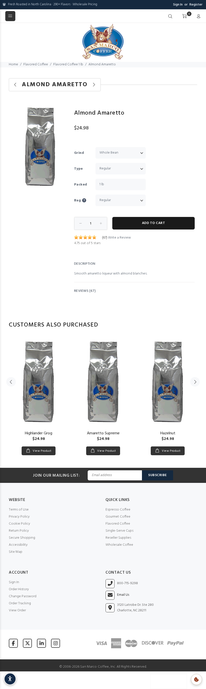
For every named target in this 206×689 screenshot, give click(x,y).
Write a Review (119, 238)
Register (195, 5)
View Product (42, 450)
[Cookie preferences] (196, 679)
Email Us (123, 595)
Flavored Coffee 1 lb (68, 64)
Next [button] (195, 382)
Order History (19, 589)
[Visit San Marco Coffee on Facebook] (13, 643)
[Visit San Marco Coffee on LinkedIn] (41, 643)
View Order (17, 610)
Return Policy (19, 531)
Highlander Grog (38, 433)
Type (78, 169)
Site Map (15, 552)
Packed (80, 185)
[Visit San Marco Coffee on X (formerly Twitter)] (27, 643)
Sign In (178, 5)
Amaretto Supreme (103, 433)
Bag (77, 200)
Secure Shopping (22, 538)
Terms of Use (19, 510)
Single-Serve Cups (119, 531)
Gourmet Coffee (118, 517)
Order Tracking (20, 603)
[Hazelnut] (167, 382)
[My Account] (197, 16)
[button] (65, 108)
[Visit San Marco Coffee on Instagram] (55, 643)
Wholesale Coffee (119, 545)
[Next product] (94, 84)
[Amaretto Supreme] (103, 382)
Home (13, 64)
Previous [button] (11, 382)
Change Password (22, 596)
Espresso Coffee (118, 510)
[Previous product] (15, 84)
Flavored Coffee (35, 64)
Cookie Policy (19, 524)
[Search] (170, 16)
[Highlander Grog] (38, 382)
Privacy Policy (19, 517)
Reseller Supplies (118, 538)
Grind (79, 153)
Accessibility (18, 545)
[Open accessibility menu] (10, 679)
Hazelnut (167, 433)
